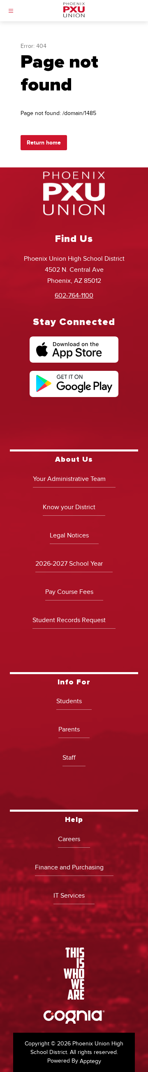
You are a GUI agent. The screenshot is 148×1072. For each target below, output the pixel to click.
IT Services (69, 895)
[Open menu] (11, 11)
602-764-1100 (74, 295)
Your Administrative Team (69, 479)
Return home (44, 142)
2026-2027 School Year (69, 564)
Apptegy (90, 1061)
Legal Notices (69, 535)
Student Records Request (69, 620)
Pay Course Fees (69, 592)
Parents (69, 729)
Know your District (69, 507)
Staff (69, 758)
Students (69, 701)
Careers (69, 839)
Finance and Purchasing (69, 867)
